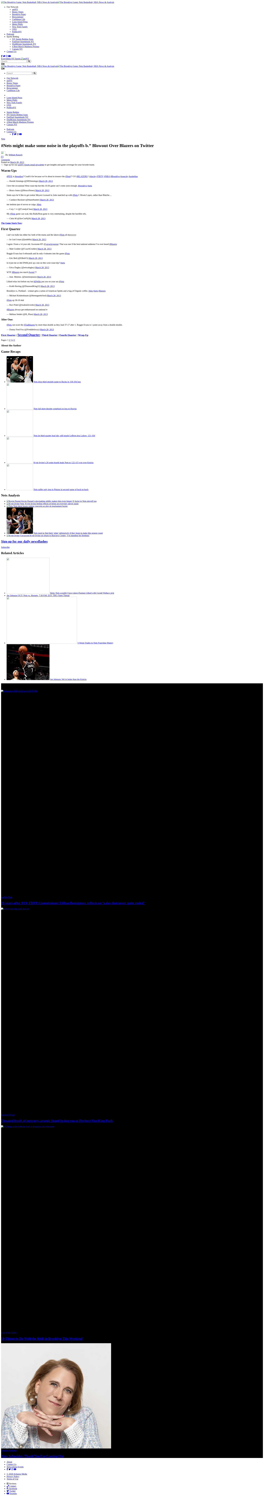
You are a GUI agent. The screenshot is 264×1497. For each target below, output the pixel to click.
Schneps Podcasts (8, 1450)
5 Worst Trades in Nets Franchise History (95, 643)
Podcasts (10, 34)
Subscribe (5, 547)
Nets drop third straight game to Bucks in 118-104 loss (57, 382)
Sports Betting (13, 112)
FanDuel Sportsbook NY (23, 41)
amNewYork (6, 897)
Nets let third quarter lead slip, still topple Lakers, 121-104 (64, 435)
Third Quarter (49, 335)
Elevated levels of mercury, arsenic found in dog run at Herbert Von (57, 1120)
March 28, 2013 (46, 181)
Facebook (12, 1488)
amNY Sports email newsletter (31, 165)
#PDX (9, 176)
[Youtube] (9, 56)
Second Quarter (28, 335)
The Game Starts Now (11, 223)
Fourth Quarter (67, 335)
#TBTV (100, 176)
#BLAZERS (82, 176)
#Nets (67, 176)
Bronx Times (17, 12)
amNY (15, 9)
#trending (19, 176)
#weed (31, 272)
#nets (89, 186)
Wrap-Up (83, 335)
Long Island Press (20, 22)
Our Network (12, 78)
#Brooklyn (115, 176)
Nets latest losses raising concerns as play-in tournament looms (40, 506)
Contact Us (11, 51)
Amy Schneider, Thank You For (32, 1456)
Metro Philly (17, 24)
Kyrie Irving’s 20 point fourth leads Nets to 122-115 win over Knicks (64, 462)
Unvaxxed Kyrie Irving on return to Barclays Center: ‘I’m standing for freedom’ (55, 535)
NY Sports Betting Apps (22, 39)
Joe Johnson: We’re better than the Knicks (68, 679)
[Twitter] (4, 56)
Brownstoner (17, 17)
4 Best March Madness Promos (25, 46)
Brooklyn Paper (19, 14)
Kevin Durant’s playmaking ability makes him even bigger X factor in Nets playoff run (59, 501)
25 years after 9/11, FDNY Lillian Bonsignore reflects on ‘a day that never (73, 903)
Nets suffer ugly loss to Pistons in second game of (61, 489)
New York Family (20, 27)
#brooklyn (82, 186)
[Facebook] (1, 56)
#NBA (107, 176)
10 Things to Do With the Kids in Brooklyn (41, 1338)
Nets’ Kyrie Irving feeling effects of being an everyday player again (49, 503)
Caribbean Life (18, 19)
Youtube (13, 1493)
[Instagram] (7, 56)
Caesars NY (17, 49)
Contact (12, 1486)
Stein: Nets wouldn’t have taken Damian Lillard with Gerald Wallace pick (82, 593)
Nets (3, 139)
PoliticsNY (17, 32)
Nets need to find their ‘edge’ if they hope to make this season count (68, 533)
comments (5, 160)
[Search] (29, 61)
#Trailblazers (29, 325)
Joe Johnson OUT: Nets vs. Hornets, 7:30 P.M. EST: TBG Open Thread (38, 595)
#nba (91, 291)
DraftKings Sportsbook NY (24, 44)
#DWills (37, 281)
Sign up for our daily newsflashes (24, 541)
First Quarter (8, 335)
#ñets (39, 204)
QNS (14, 29)
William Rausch (15, 155)
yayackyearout (52, 244)
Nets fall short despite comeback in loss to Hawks (55, 409)
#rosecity (124, 176)
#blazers (102, 291)
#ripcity (92, 176)
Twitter (12, 1491)
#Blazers (113, 244)
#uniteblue (133, 176)
